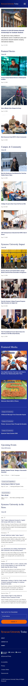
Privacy (3, 665)
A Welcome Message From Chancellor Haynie (13, 414)
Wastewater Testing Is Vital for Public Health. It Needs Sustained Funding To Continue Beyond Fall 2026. (14, 582)
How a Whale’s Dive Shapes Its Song (11, 108)
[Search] (20, 3)
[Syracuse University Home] (9, 4)
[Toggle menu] (25, 4)
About (3, 638)
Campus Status (5, 669)
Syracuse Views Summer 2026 (9, 433)
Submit (13, 621)
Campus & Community (8, 352)
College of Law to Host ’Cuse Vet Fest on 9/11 (13, 203)
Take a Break (4, 495)
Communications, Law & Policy (11, 12)
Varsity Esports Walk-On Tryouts (10, 484)
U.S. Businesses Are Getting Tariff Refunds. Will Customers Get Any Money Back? (13, 549)
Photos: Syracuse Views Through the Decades (14, 424)
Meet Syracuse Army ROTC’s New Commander (13, 137)
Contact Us (4, 641)
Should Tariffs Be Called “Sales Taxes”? (12, 535)
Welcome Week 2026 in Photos (10, 401)
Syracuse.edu (4, 673)
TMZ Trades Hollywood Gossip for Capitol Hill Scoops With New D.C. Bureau (13, 521)
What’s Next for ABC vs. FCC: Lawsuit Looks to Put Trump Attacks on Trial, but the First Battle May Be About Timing (14, 565)
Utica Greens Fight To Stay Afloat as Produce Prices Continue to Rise (11, 596)
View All (3, 54)
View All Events (6, 448)
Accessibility (4, 662)
